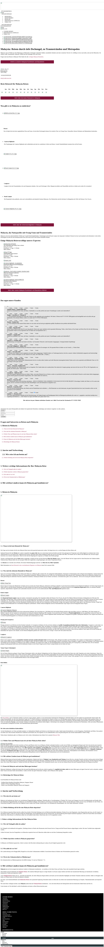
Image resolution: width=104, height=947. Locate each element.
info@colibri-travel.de (6, 78)
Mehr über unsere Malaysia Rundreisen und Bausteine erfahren (27, 290)
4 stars (26, 308)
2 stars (15, 308)
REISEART (8, 19)
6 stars (36, 308)
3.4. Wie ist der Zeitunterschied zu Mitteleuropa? (13, 477)
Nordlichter (5, 899)
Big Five (5, 909)
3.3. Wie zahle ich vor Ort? (8, 474)
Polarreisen (5, 905)
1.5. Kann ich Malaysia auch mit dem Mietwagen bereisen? (16, 439)
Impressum (5, 925)
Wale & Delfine (6, 901)
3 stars (21, 308)
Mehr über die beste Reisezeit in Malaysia (27, 98)
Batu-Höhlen (6, 717)
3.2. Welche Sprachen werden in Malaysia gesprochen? (15, 472)
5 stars (31, 308)
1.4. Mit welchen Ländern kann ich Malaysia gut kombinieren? (17, 436)
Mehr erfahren (7, 249)
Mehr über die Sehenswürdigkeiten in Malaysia (27, 225)
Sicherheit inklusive (7, 916)
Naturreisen (5, 902)
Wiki (4, 920)
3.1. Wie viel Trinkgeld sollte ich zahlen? (11, 469)
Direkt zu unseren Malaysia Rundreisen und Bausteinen (27, 62)
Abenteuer (5, 903)
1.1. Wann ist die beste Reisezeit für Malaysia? (13, 428)
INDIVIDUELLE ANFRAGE (12, 20)
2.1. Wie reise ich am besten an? (14, 454)
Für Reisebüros (6, 919)
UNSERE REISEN (8, 31)
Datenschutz (5, 921)
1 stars (10, 308)
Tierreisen (5, 898)
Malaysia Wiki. (56, 735)
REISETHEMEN (9, 18)
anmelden (3, 416)
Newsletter (5, 923)
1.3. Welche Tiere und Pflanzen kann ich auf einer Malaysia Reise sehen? (19, 434)
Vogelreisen (5, 908)
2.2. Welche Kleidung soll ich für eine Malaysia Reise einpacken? (17, 457)
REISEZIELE (8, 16)
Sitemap (4, 927)
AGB (4, 917)
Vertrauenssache (6, 914)
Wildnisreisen (6, 906)
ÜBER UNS (8, 22)
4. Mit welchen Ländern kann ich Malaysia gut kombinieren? (24, 483)
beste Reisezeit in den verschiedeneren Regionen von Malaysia (26, 565)
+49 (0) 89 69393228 (6, 14)
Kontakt (4, 924)
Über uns (5, 913)
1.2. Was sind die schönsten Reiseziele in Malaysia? (14, 431)
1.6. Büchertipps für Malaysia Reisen (11, 441)
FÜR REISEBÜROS (6, 11)
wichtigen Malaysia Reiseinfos (36, 56)
